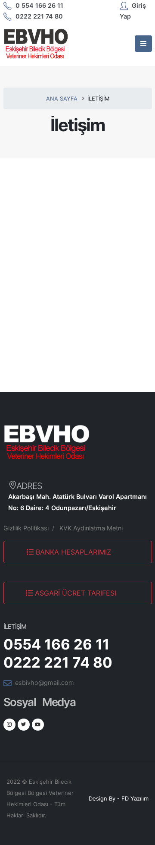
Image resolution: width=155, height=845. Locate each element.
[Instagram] (9, 725)
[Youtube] (38, 725)
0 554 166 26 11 (39, 5)
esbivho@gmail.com (44, 682)
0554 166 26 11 (56, 644)
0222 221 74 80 (39, 16)
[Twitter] (24, 725)
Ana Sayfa (62, 98)
